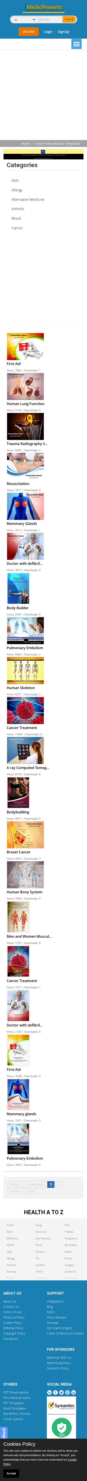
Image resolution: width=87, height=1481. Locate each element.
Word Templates (14, 1408)
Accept (11, 1473)
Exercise (41, 1232)
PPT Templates (13, 1403)
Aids (15, 180)
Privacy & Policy (14, 1317)
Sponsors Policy (58, 1368)
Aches (10, 1225)
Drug (38, 1225)
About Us (9, 1301)
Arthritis (18, 208)
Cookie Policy (12, 1323)
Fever (39, 1245)
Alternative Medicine (28, 199)
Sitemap (52, 1323)
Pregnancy (71, 1238)
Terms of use (12, 1312)
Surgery (69, 1265)
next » (15, 1191)
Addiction (12, 1238)
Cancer (17, 227)
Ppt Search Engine (59, 1328)
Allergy (17, 190)
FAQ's (51, 1312)
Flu (37, 1258)
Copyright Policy (14, 1333)
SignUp (63, 31)
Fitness (40, 1252)
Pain (67, 1225)
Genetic (40, 1265)
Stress (68, 1258)
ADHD (10, 1245)
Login (48, 31)
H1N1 (39, 1271)
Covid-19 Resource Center (65, 1333)
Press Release (56, 1317)
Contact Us (11, 1307)
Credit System (13, 1419)
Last (31, 1191)
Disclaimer (10, 1339)
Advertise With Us (59, 1357)
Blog (50, 1307)
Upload (29, 32)
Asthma (11, 1271)
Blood (16, 218)
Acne (10, 1232)
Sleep (68, 1252)
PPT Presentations (16, 1392)
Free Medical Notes (17, 1398)
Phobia (69, 1232)
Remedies (71, 1245)
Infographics (55, 1301)
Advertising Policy (59, 1363)
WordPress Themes (17, 1414)
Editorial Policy (13, 1328)
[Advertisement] (43, 95)
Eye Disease (43, 1238)
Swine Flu (70, 1271)
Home (25, 143)
